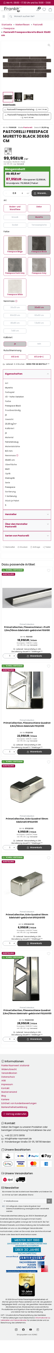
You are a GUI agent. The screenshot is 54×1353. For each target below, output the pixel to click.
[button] (16, 301)
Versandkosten (9, 1073)
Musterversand (9, 1091)
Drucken (24, 547)
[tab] (4, 556)
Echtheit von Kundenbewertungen (19, 1103)
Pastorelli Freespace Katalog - (27, 109)
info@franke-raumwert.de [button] (18, 1138)
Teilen (48, 547)
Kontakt (5, 1088)
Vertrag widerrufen (15, 1114)
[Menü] (4, 16)
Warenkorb (36, 655)
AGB (3, 1080)
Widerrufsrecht (9, 1069)
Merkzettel (10, 547)
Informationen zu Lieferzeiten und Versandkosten (25, 1319)
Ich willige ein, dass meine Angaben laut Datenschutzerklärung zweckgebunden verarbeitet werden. (27, 1208)
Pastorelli (27, 127)
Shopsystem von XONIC (27, 1334)
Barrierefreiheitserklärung (14, 1107)
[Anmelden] (38, 10)
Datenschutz (8, 1076)
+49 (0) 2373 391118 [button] (15, 1135)
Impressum (7, 1084)
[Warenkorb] (50, 10)
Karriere (5, 1099)
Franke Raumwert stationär (15, 1065)
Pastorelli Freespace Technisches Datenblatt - (28, 116)
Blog (3, 1095)
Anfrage (36, 547)
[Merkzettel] (44, 10)
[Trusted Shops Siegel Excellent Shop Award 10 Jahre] (27, 1285)
